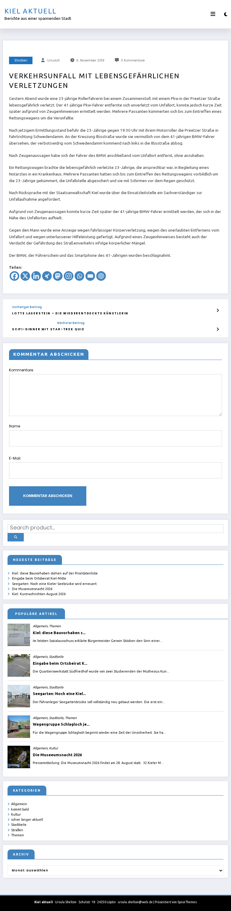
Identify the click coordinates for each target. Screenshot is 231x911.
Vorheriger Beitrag (27, 307)
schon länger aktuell (27, 819)
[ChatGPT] (101, 276)
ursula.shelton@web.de (135, 902)
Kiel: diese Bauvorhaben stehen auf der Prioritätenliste (55, 573)
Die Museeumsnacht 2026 (32, 589)
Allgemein (19, 804)
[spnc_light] (225, 14)
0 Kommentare (133, 60)
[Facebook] (14, 276)
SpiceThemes (187, 902)
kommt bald (20, 809)
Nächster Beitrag (71, 323)
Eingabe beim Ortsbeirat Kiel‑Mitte (39, 578)
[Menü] (213, 14)
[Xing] (47, 276)
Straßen (20, 60)
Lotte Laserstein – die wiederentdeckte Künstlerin (70, 313)
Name (14, 426)
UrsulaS (53, 60)
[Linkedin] (36, 276)
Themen (17, 835)
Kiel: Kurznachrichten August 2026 (39, 594)
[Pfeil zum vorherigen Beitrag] (217, 310)
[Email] (90, 276)
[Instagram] (68, 276)
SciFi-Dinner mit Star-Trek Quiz (48, 329)
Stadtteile (18, 824)
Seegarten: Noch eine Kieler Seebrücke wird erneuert (54, 584)
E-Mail (14, 458)
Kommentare (21, 370)
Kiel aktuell (31, 11)
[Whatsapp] (79, 276)
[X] (25, 276)
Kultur (16, 814)
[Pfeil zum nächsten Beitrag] (217, 329)
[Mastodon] (58, 276)
